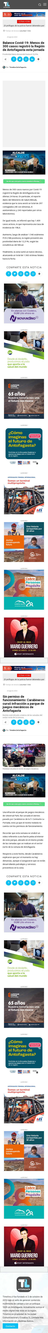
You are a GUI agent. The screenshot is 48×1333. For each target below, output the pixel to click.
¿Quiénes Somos (25, 1321)
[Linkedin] (32, 59)
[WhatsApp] (26, 59)
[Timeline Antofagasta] (4, 67)
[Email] (33, 273)
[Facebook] (13, 59)
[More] (38, 59)
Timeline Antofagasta (17, 67)
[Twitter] (20, 59)
